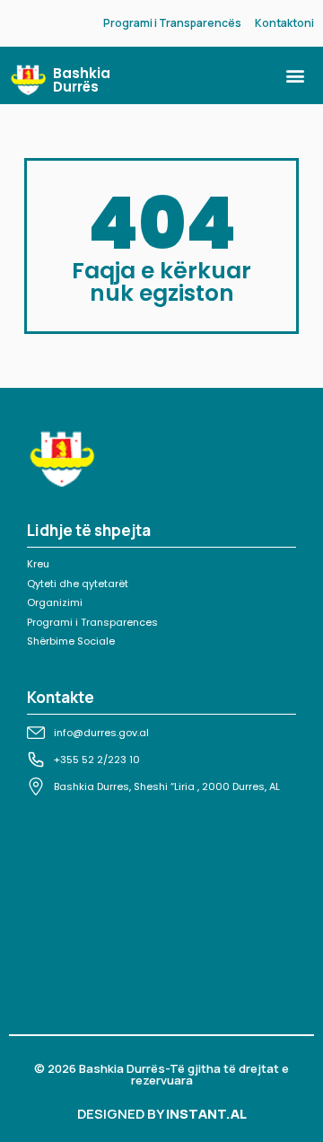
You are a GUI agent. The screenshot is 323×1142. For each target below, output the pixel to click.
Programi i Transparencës (172, 23)
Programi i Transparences (92, 622)
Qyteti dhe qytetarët (77, 583)
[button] (295, 76)
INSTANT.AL (206, 1113)
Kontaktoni (284, 23)
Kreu (38, 564)
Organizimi (55, 602)
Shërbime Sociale (71, 641)
